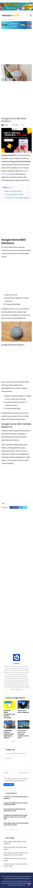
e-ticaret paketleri (18, 881)
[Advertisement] (16, 46)
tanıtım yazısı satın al (7, 881)
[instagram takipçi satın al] (16, 140)
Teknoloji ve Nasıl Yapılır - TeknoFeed (18, 876)
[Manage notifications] (28, 884)
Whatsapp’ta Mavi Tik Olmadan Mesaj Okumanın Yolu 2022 (16, 824)
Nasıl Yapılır (8, 702)
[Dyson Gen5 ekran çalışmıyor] (23, 704)
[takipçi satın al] (16, 6)
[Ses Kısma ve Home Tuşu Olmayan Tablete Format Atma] (23, 724)
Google (17, 309)
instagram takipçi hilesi (23, 883)
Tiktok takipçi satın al (24, 878)
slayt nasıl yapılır (21, 885)
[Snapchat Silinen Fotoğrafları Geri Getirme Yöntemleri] (9, 704)
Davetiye (13, 883)
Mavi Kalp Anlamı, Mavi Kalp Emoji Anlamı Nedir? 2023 (14, 810)
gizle (10, 187)
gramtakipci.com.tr (13, 878)
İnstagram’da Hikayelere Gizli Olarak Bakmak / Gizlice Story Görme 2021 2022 (15, 817)
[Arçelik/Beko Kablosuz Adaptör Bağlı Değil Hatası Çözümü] (9, 724)
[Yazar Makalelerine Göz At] (16, 657)
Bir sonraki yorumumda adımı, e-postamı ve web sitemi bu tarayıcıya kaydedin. (16, 779)
